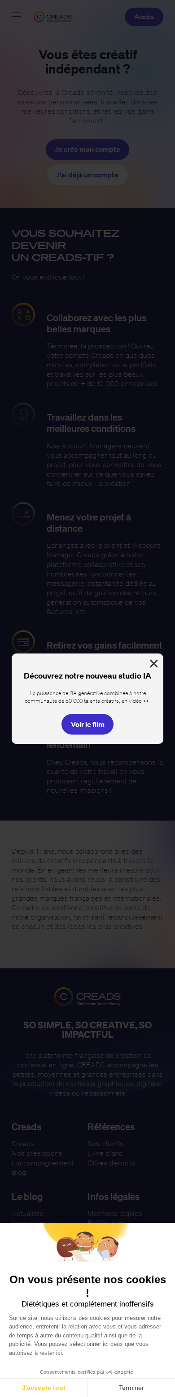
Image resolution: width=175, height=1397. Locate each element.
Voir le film (88, 723)
